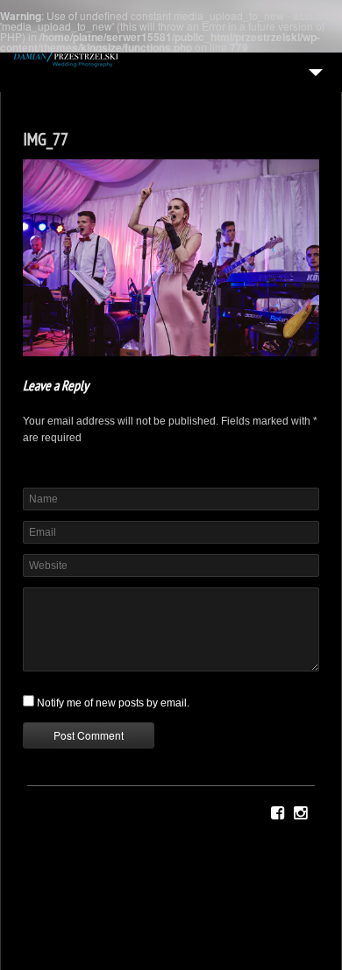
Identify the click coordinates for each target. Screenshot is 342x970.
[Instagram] (300, 813)
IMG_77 (45, 139)
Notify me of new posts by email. (113, 703)
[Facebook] (277, 813)
